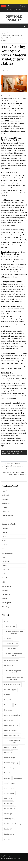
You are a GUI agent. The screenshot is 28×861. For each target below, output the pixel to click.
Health (4, 545)
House (6, 747)
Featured (5, 528)
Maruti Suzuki (9, 788)
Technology (6, 594)
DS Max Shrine (9, 666)
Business (5, 499)
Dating (4, 507)
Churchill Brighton (10, 648)
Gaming (5, 540)
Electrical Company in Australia (13, 671)
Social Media (6, 586)
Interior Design (7, 553)
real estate (8, 798)
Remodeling (8, 803)
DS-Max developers (11, 660)
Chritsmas (5, 503)
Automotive (6, 495)
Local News (6, 561)
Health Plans (8, 720)
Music (4, 565)
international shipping (12, 773)
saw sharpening (9, 819)
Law (3, 557)
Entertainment (7, 516)
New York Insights (14, 17)
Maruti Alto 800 (9, 783)
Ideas (14, 747)
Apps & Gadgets (7, 491)
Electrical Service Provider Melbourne (14, 678)
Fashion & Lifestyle (9, 524)
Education (5, 512)
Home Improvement (13, 451)
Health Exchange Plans (12, 715)
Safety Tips (8, 814)
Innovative (8, 753)
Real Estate (6, 578)
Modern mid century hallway (10, 453)
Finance (5, 532)
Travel (4, 599)
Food (4, 536)
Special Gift (8, 829)
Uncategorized (7, 603)
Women (7, 839)
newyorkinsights (5, 70)
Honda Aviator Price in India (13, 741)
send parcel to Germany (12, 824)
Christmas (7, 638)
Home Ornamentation (11, 735)
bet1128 (6, 621)
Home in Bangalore (11, 730)
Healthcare (8, 710)
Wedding (5, 607)
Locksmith (18, 778)
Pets (3, 574)
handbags (7, 705)
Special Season (9, 834)
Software (5, 590)
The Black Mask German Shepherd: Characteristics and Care (14, 466)
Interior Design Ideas (11, 768)
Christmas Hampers (11, 643)
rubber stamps (9, 808)
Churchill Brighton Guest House (13, 654)
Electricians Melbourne (12, 684)
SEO (3, 582)
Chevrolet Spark (9, 626)
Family (4, 520)
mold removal (9, 793)
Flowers (7, 695)
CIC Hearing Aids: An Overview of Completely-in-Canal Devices (13, 474)
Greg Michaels (9, 700)
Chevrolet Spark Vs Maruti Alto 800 (14, 632)
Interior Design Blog (11, 763)
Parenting (5, 569)
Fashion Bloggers (10, 690)
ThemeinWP (19, 858)
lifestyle (7, 778)
